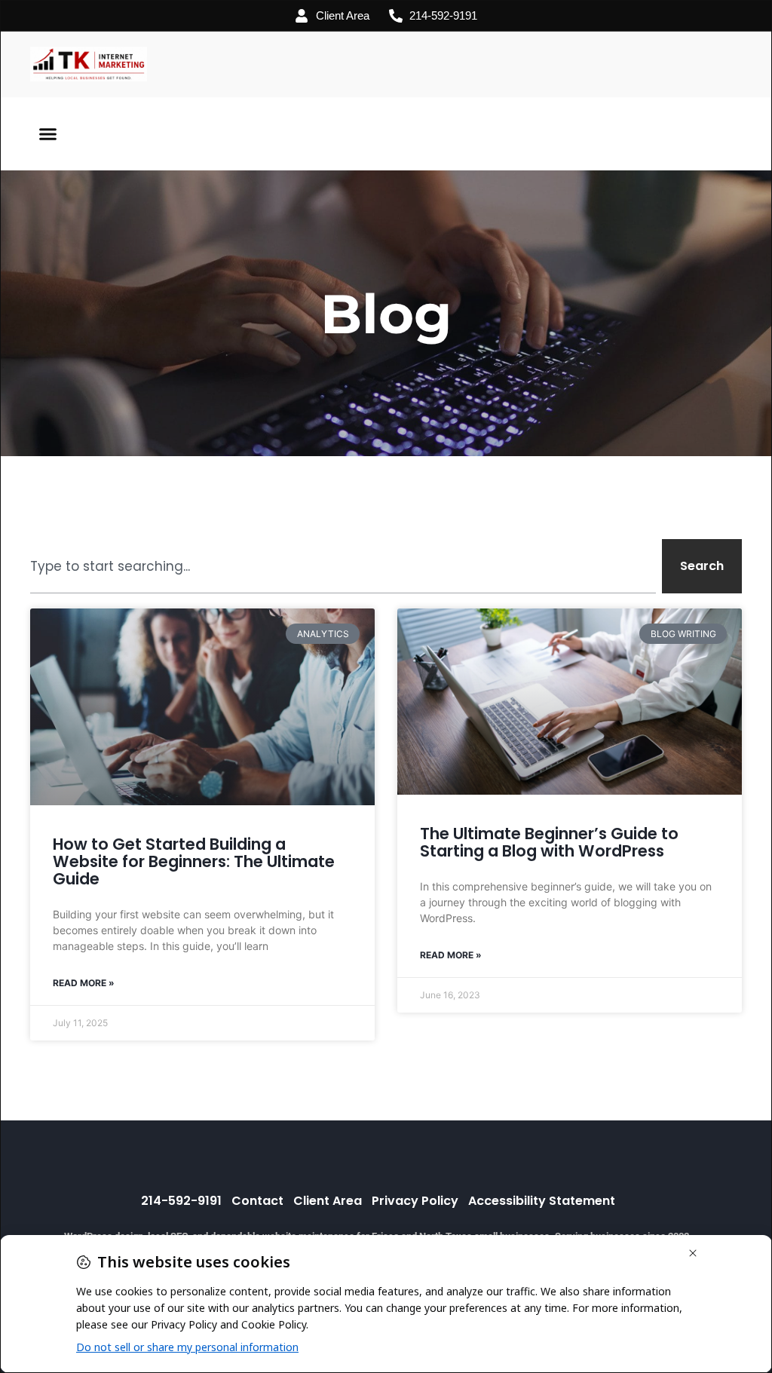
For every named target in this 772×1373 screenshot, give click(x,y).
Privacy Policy (415, 1201)
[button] (48, 134)
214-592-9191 (181, 1201)
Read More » (84, 982)
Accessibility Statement (541, 1201)
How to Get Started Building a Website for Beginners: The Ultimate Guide (194, 861)
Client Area (327, 1201)
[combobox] (343, 566)
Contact (257, 1201)
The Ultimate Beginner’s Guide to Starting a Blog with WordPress (549, 842)
